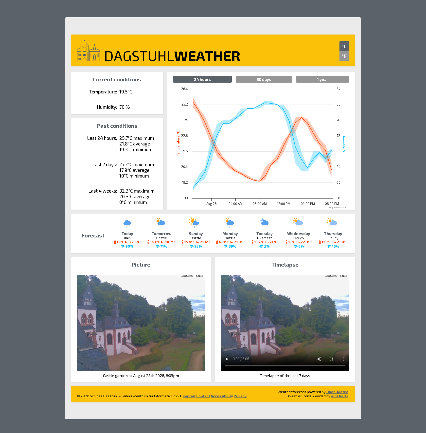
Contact (203, 396)
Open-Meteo (337, 392)
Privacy (240, 396)
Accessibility (222, 396)
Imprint (189, 396)
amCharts (339, 396)
